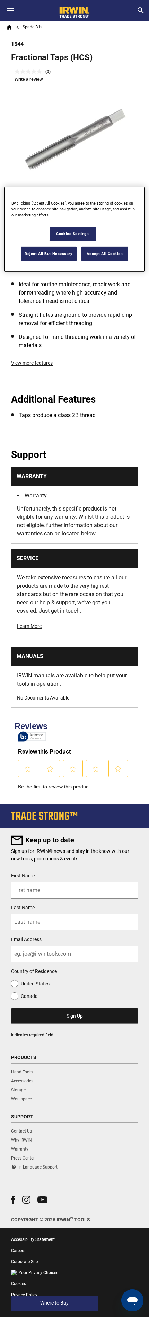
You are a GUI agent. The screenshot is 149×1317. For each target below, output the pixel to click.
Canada (29, 996)
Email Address (26, 939)
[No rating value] (30, 71)
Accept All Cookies (105, 253)
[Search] (140, 10)
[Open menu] (10, 10)
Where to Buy (54, 1303)
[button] (13, 1200)
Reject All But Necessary (49, 253)
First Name (23, 875)
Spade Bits (32, 27)
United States (35, 983)
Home (9, 27)
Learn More (29, 626)
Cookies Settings (72, 233)
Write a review (29, 79)
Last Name (23, 907)
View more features (32, 363)
